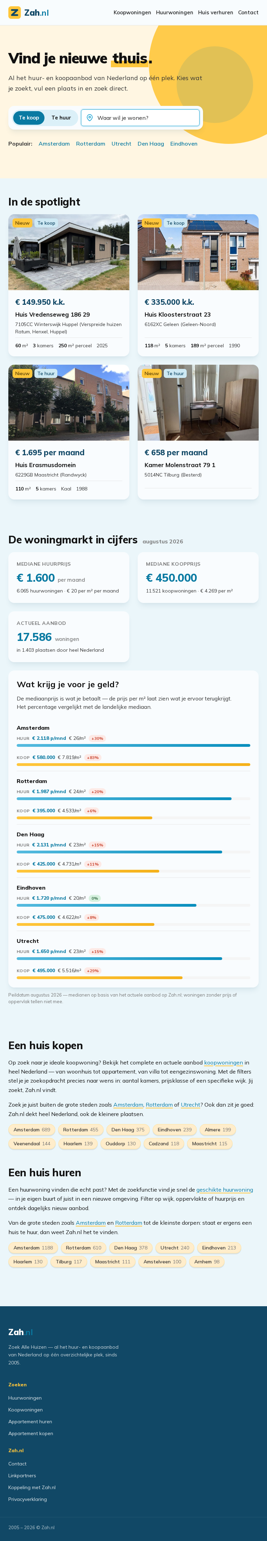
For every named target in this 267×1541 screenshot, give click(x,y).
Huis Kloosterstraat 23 (178, 314)
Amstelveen (162, 1262)
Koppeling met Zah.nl (32, 1487)
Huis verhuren (215, 12)
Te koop (29, 117)
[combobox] (145, 117)
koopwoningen (223, 1062)
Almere (218, 1129)
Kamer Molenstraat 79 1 (180, 465)
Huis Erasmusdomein (45, 465)
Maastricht (209, 1143)
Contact (248, 12)
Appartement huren (30, 1421)
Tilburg (69, 1262)
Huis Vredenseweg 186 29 (52, 314)
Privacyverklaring (27, 1499)
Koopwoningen (132, 12)
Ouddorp (121, 1143)
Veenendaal (32, 1143)
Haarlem (78, 1143)
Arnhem (206, 1262)
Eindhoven (183, 143)
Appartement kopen (30, 1433)
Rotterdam (90, 143)
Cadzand (164, 1143)
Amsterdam (54, 143)
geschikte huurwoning (224, 1189)
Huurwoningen (174, 12)
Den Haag (151, 143)
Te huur (61, 117)
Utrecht (121, 143)
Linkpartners (22, 1475)
